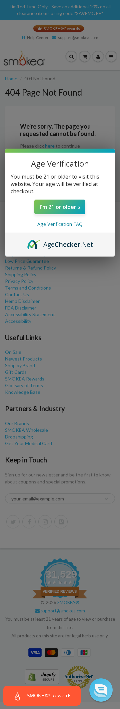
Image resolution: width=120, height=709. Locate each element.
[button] (101, 690)
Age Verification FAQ (60, 224)
